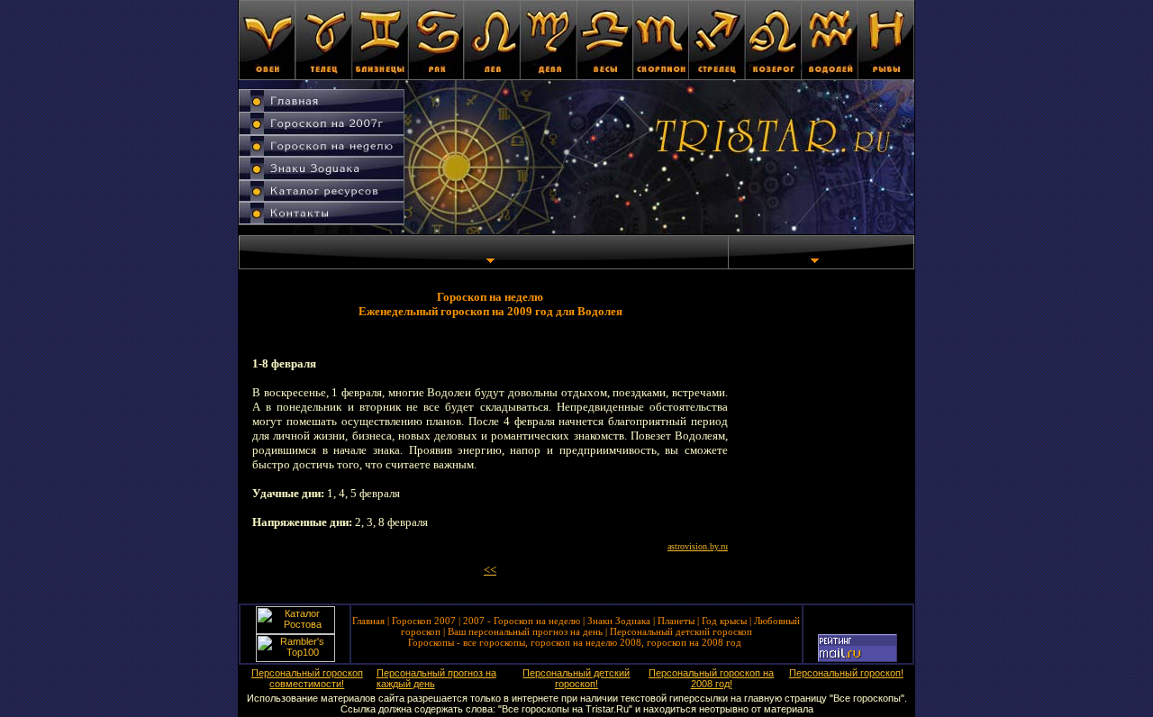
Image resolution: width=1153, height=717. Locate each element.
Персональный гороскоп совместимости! (307, 678)
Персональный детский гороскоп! (576, 678)
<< (490, 569)
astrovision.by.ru (697, 546)
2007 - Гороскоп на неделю (521, 620)
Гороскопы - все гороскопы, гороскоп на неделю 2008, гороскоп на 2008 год (574, 642)
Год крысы (724, 620)
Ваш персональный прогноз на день (525, 631)
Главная (368, 620)
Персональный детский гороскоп (681, 631)
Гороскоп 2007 (424, 620)
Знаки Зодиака (618, 620)
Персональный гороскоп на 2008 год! (711, 678)
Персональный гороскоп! (846, 672)
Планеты (676, 620)
